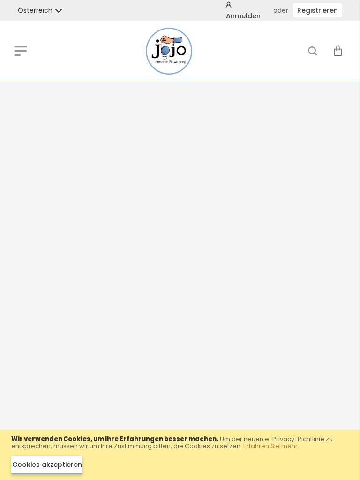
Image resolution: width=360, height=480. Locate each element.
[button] (35, 10)
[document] (180, 454)
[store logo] (169, 51)
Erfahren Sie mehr (270, 446)
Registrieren (317, 10)
